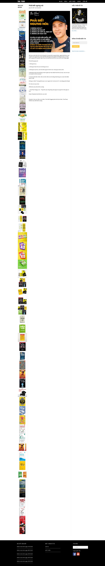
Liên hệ (85, 1)
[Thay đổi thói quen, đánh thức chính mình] (22, 90)
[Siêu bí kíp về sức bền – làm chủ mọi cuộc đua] (22, 63)
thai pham (38, 7)
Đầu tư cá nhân (41, 99)
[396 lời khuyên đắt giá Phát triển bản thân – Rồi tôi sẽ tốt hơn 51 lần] (22, 264)
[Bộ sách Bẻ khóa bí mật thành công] (22, 310)
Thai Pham (65, 99)
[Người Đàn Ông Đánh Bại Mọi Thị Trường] (22, 520)
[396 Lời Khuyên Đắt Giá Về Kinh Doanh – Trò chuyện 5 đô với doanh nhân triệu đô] (22, 255)
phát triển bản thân (57, 99)
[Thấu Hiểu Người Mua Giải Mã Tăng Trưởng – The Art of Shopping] (22, 410)
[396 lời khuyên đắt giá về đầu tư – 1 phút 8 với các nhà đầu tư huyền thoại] (22, 245)
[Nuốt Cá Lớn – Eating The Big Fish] (22, 401)
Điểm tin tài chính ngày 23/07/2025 (25, 561)
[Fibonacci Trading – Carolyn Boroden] (22, 355)
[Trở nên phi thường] (22, 72)
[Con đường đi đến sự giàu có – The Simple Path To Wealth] (22, 117)
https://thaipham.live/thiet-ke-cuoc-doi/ (38, 94)
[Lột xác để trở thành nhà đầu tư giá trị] (22, 502)
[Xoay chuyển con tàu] (22, 35)
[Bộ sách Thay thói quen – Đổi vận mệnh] (22, 291)
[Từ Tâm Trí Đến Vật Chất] (22, 81)
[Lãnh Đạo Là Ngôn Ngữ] (22, 29)
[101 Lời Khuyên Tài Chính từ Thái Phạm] (22, 154)
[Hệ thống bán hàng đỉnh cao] (22, 456)
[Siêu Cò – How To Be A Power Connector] (22, 328)
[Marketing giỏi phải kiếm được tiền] (22, 511)
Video (79, 1)
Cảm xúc (35, 99)
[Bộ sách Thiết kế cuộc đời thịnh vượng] (22, 282)
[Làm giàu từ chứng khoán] (22, 474)
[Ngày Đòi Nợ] (22, 529)
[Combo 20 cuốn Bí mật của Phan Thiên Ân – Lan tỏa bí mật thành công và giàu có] (22, 273)
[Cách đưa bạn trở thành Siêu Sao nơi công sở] (22, 44)
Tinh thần (47, 99)
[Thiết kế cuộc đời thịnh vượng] (22, 346)
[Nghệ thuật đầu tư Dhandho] (22, 492)
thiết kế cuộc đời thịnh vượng (35, 100)
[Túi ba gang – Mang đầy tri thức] (22, 163)
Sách (65, 1)
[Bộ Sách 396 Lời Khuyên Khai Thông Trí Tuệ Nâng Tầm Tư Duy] (22, 236)
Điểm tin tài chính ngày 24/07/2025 (25, 557)
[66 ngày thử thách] (22, 465)
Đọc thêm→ (74, 30)
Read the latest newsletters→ (78, 51)
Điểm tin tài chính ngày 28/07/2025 (25, 550)
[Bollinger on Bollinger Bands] (22, 108)
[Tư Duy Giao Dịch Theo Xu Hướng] (22, 23)
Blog (60, 1)
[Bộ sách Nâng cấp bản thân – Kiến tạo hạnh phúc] (22, 218)
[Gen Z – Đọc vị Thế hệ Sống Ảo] (22, 419)
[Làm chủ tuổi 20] (22, 383)
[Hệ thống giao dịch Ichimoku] (22, 483)
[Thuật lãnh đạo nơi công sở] (22, 53)
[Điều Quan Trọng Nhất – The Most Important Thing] (22, 438)
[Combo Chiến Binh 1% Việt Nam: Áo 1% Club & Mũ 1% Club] (22, 392)
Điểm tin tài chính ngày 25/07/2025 (25, 554)
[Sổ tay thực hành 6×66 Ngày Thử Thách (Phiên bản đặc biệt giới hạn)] (22, 374)
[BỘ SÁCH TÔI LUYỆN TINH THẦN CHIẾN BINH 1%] (22, 209)
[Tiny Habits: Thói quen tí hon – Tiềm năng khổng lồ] (22, 227)
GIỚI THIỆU (72, 1)
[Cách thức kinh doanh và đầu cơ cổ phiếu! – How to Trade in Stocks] (22, 191)
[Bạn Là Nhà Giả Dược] (22, 99)
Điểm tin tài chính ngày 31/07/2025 (25, 546)
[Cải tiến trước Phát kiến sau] (22, 181)
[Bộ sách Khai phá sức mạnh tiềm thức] (22, 300)
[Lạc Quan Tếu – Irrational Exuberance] (22, 364)
